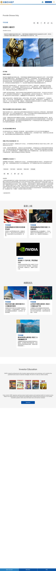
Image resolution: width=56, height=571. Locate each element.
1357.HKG (12, 169)
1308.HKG (5, 169)
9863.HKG (26, 169)
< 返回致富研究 (6, 193)
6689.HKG (19, 169)
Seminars (28, 402)
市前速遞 (33, 169)
